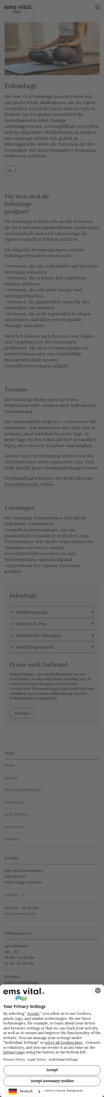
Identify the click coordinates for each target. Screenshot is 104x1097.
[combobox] (25, 1091)
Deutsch (26, 1091)
